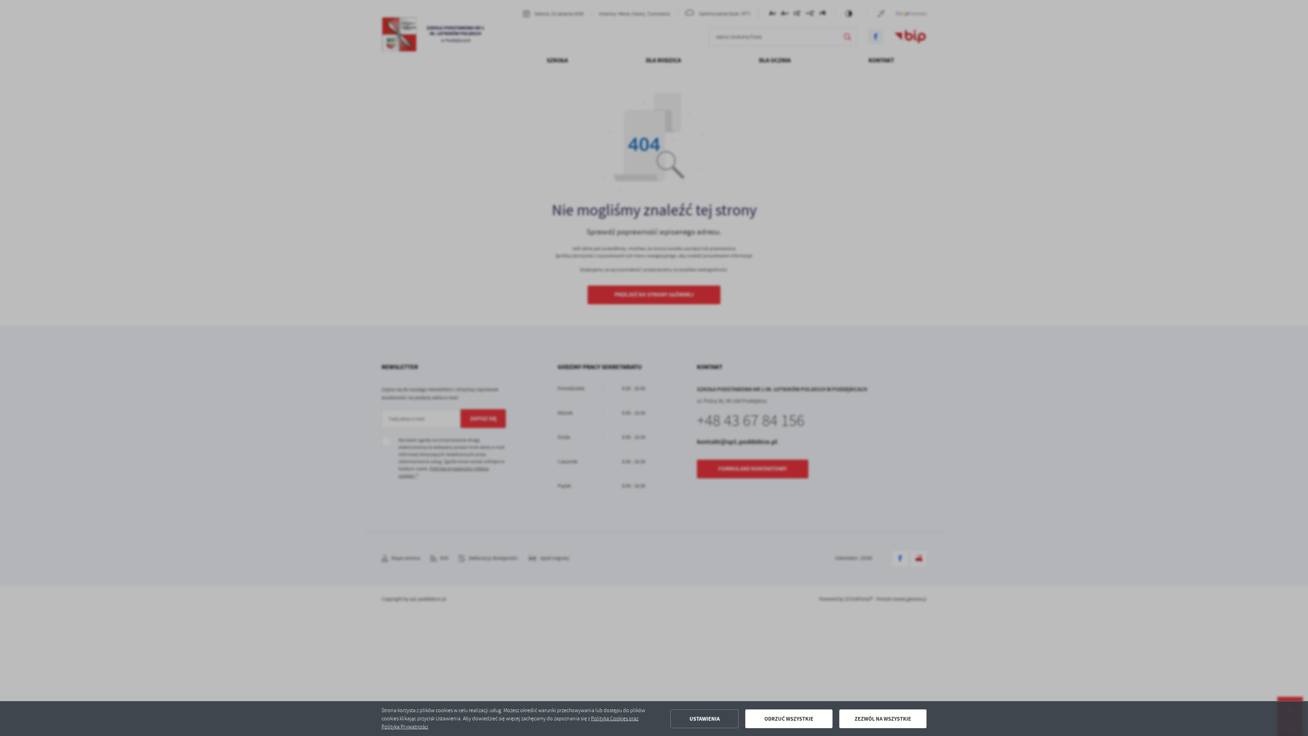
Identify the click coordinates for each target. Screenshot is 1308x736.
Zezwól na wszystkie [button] (883, 718)
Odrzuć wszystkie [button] (788, 718)
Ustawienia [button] (704, 718)
